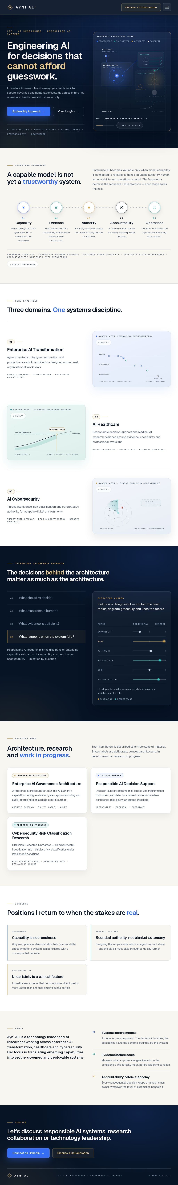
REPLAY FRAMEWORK (155, 256)
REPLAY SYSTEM (129, 125)
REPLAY (103, 334)
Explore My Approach (29, 111)
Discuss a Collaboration (141, 7)
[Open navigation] (167, 7)
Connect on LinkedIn (28, 1145)
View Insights (68, 111)
